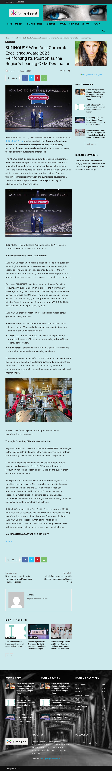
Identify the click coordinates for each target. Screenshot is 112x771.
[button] (103, 30)
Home (7, 38)
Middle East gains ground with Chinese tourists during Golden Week (58, 579)
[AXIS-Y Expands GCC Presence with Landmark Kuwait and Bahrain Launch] (15, 631)
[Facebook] (25, 78)
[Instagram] (84, 743)
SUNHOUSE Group (14, 141)
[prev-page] (7, 655)
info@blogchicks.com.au (51, 758)
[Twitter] (31, 78)
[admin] (7, 70)
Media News (16, 38)
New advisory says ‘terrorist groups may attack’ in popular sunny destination (18, 579)
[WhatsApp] (44, 78)
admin (14, 71)
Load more (90, 144)
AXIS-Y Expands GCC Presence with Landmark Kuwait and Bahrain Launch (15, 644)
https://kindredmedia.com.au (37, 599)
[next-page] (11, 655)
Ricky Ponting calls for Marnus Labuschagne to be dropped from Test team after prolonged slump (95, 94)
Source (8, 541)
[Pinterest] (37, 78)
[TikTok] (90, 743)
